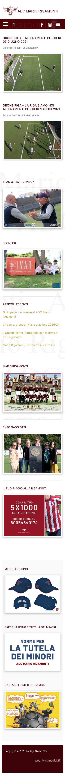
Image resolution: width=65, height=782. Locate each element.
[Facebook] (41, 25)
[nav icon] (5, 24)
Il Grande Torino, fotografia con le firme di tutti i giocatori (30, 335)
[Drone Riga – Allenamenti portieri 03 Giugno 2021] (32, 72)
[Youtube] (58, 25)
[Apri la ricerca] (14, 24)
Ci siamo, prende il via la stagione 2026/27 (31, 324)
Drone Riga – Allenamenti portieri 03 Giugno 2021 (32, 39)
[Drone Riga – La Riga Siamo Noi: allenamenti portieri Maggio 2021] (32, 139)
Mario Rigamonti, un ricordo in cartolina (29, 345)
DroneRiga (31, 48)
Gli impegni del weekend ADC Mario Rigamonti (26, 314)
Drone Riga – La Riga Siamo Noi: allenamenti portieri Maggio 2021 (31, 107)
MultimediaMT (51, 760)
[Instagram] (50, 25)
